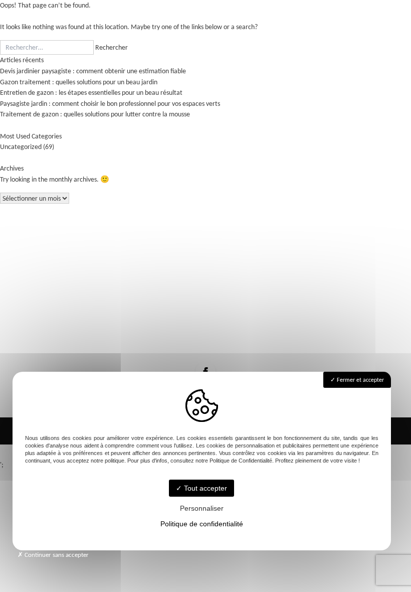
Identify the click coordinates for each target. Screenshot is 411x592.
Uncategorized (21, 146)
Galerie (206, 305)
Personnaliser (202, 508)
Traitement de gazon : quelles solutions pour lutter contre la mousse (95, 113)
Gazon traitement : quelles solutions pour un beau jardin (78, 81)
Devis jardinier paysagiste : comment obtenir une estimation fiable (93, 70)
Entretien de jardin (205, 292)
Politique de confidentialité (201, 524)
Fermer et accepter (359, 379)
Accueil (205, 264)
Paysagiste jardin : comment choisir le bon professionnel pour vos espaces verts (110, 103)
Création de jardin (205, 278)
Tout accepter (204, 488)
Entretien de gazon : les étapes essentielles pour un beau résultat (91, 92)
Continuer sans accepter (56, 554)
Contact (205, 319)
